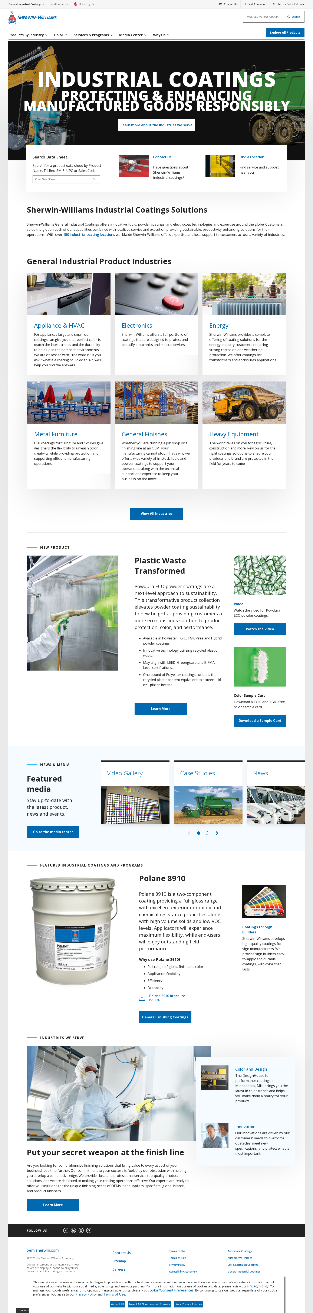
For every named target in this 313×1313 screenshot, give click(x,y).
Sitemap (119, 1261)
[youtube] (88, 1230)
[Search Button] (94, 179)
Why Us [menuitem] (159, 35)
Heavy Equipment (234, 434)
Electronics (137, 325)
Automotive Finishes (240, 1258)
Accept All (117, 1304)
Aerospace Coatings (240, 1251)
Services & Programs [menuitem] (91, 35)
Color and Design (251, 1069)
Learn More (161, 708)
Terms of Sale (177, 1258)
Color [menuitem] (58, 35)
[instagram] (81, 1230)
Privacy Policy (177, 1265)
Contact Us (162, 157)
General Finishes (144, 434)
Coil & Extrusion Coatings (243, 1265)
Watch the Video (260, 629)
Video (238, 604)
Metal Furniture (56, 434)
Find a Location (252, 157)
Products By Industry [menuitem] (26, 35)
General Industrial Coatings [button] (25, 4)
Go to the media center (53, 831)
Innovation (245, 1126)
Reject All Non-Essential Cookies (149, 1304)
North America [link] (59, 4)
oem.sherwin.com (43, 1250)
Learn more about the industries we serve (156, 125)
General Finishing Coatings (165, 1017)
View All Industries (156, 513)
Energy (218, 325)
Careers (118, 1269)
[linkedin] (73, 1230)
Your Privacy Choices (188, 1304)
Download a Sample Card (260, 720)
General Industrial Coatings (244, 1271)
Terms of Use (177, 1251)
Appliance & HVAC (59, 325)
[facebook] (65, 1230)
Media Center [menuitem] (131, 35)
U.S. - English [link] (84, 5)
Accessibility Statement (183, 1271)
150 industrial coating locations (89, 234)
